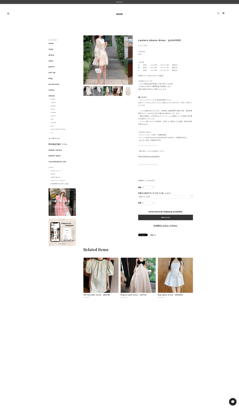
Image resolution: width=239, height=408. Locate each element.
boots (53, 99)
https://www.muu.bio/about (149, 156)
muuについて (55, 171)
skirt (51, 61)
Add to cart (165, 217)
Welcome (119, 2)
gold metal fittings (58, 129)
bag (51, 78)
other (52, 90)
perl (52, 126)
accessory (54, 84)
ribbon (53, 102)
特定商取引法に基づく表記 (60, 184)
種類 (139, 187)
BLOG (53, 174)
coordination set (58, 162)
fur (52, 132)
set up (52, 72)
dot (52, 119)
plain (53, 109)
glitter (53, 106)
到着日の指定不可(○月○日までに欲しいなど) (154, 193)
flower (53, 116)
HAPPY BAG (55, 156)
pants (52, 67)
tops (51, 49)
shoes (52, 96)
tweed (53, 112)
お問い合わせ (55, 177)
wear (51, 43)
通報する (153, 235)
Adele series (55, 150)
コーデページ (54, 138)
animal (53, 122)
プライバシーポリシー (58, 180)
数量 (139, 203)
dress (51, 55)
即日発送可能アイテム (58, 144)
